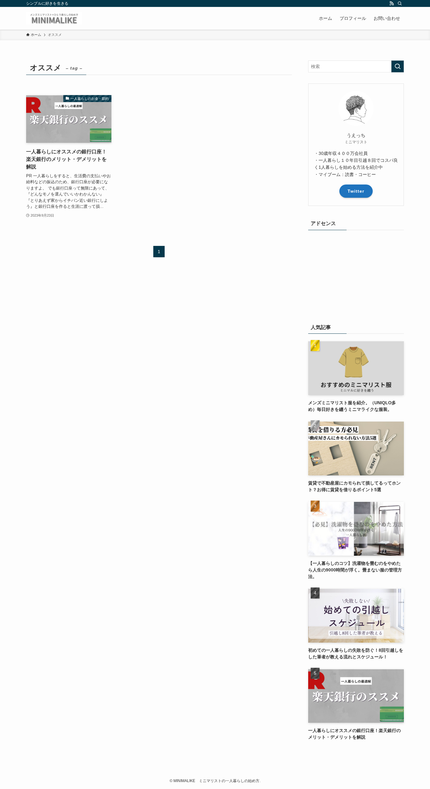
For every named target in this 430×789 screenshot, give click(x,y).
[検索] (400, 3)
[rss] (392, 3)
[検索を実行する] (397, 66)
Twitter (356, 191)
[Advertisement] (356, 277)
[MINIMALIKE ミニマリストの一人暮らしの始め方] (54, 18)
